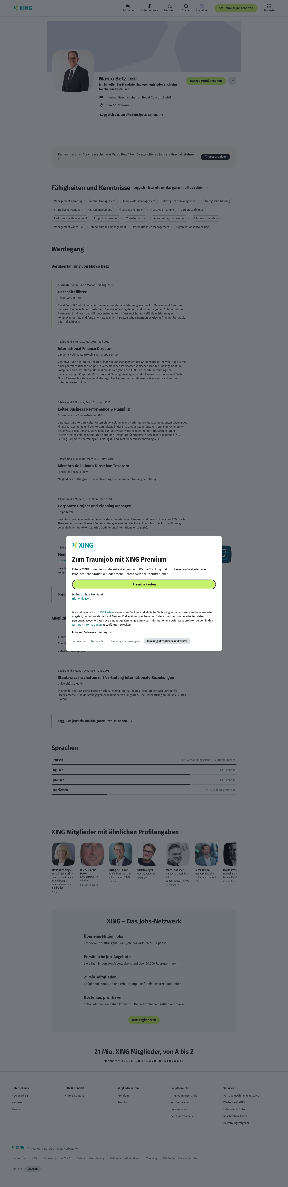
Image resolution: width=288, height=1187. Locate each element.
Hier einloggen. (81, 598)
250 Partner (107, 612)
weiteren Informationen (87, 624)
